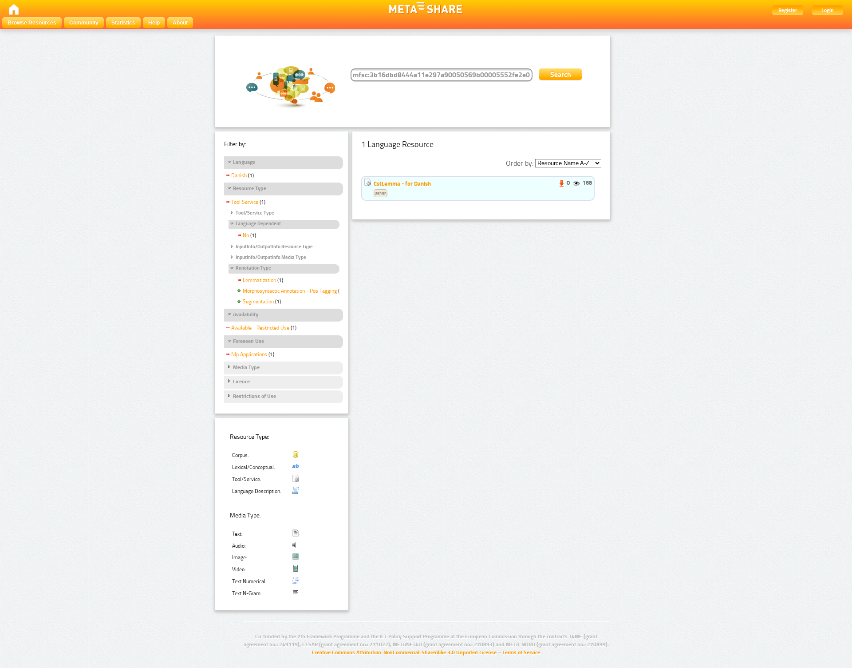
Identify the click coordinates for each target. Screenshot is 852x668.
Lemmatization (259, 280)
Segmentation (258, 301)
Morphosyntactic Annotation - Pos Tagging (290, 291)
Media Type (246, 367)
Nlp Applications (249, 354)
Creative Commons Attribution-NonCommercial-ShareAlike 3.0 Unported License (404, 652)
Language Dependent (258, 224)
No (246, 235)
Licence (241, 381)
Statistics (123, 23)
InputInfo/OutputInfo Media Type (271, 257)
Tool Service (244, 202)
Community (84, 23)
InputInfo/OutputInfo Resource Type (274, 247)
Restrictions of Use (254, 396)
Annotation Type (253, 268)
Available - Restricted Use (260, 328)
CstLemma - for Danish (402, 183)
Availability (245, 314)
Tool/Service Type (255, 213)
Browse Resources (32, 23)
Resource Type (249, 188)
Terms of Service (521, 652)
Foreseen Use (248, 341)
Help (154, 23)
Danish (239, 175)
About (180, 23)
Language (244, 162)
